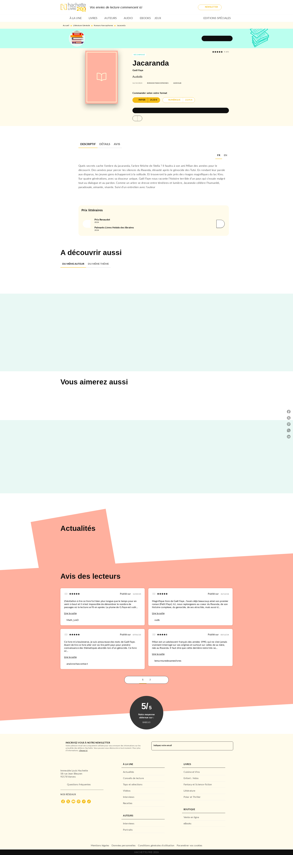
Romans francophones (103, 25)
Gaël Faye (137, 70)
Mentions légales (100, 845)
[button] (210, 7)
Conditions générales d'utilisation (156, 845)
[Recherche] (229, 7)
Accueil (66, 25)
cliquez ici (83, 750)
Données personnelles (124, 845)
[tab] (64, 18)
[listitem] (63, 801)
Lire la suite (70, 613)
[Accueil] (73, 7)
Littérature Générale (81, 25)
